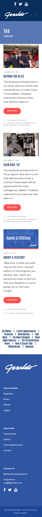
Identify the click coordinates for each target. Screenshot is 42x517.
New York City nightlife (22, 221)
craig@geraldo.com (13, 483)
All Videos (6, 330)
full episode (21, 219)
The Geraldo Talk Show (16, 120)
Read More (12, 111)
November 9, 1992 (11, 160)
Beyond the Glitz (14, 76)
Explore (7, 439)
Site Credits (20, 513)
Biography (8, 394)
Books (6, 399)
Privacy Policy (29, 510)
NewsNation (24, 334)
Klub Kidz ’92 (12, 164)
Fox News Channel (21, 337)
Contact (7, 451)
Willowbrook (14, 346)
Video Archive (10, 434)
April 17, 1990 (10, 253)
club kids (11, 123)
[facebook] (15, 4)
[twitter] (20, 4)
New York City (15, 125)
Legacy (7, 410)
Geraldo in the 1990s (24, 313)
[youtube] (26, 4)
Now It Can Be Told (23, 343)
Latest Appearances (26, 330)
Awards (7, 405)
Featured (8, 334)
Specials (30, 346)
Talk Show (25, 125)
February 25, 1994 (11, 72)
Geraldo (19, 123)
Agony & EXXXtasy (14, 257)
